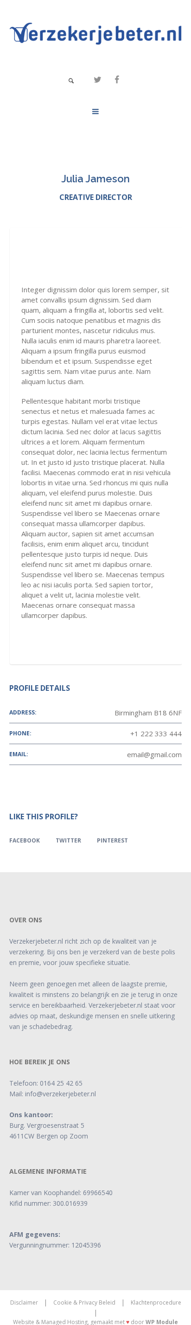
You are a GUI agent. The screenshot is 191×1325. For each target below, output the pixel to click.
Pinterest (112, 840)
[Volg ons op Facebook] (117, 80)
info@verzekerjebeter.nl (60, 1093)
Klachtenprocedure (156, 1302)
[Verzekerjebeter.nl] (95, 34)
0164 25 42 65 (61, 1083)
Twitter (68, 840)
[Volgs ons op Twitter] (97, 80)
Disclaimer (24, 1302)
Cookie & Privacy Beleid (84, 1302)
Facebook (24, 840)
